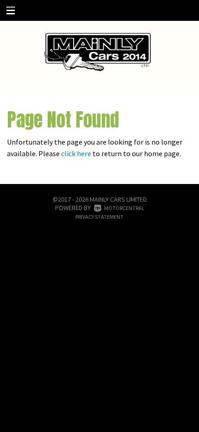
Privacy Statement (99, 216)
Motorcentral (124, 207)
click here (76, 153)
